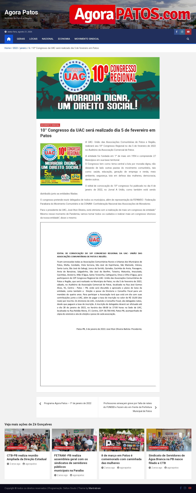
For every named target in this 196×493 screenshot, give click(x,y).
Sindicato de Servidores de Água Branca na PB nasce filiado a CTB (167, 459)
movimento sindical (87, 38)
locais (33, 38)
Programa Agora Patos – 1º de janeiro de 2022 (67, 403)
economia (64, 38)
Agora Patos (21, 12)
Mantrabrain (95, 488)
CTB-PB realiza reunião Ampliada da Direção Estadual (27, 457)
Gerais (21, 38)
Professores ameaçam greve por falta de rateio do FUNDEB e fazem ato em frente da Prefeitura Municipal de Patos (127, 407)
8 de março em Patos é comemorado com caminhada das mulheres (121, 459)
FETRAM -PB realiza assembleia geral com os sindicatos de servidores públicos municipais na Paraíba (71, 463)
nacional (47, 38)
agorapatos (31, 464)
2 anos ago (15, 464)
